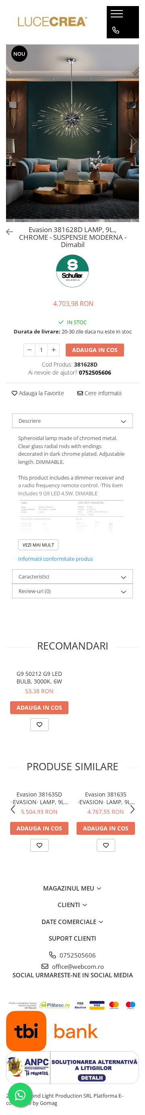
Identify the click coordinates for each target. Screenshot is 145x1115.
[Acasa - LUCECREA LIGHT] (50, 22)
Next (132, 141)
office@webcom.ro (77, 966)
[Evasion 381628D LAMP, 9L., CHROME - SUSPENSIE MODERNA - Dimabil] (72, 133)
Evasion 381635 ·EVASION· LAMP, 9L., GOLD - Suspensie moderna (106, 798)
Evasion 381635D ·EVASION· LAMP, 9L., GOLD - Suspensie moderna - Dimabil (39, 798)
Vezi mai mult (38, 545)
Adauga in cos (95, 350)
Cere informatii (102, 393)
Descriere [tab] (30, 420)
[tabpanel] (72, 133)
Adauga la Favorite (40, 393)
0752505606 (77, 955)
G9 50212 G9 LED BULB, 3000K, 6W (39, 677)
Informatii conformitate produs (55, 558)
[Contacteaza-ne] (116, 30)
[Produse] (118, 16)
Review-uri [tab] (35, 591)
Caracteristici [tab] (34, 576)
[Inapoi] (6, 231)
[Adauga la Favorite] (39, 724)
